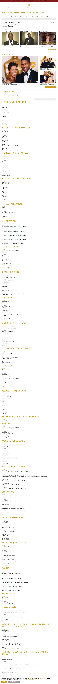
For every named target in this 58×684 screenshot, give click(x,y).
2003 (11, 18)
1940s (11, 16)
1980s (31, 16)
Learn (40, 7)
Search (42, 4)
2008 (36, 18)
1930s (6, 16)
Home (3, 10)
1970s (26, 16)
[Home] (29, 4)
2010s (47, 16)
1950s (16, 16)
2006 (26, 18)
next (55, 16)
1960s (21, 16)
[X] (55, 22)
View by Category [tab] (7, 95)
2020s (52, 16)
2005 (21, 18)
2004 (16, 18)
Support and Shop (29, 7)
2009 (42, 18)
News (51, 7)
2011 (52, 18)
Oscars (6, 10)
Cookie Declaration (31, 679)
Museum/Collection (18, 7)
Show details (23, 681)
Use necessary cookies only (14, 681)
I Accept (4, 681)
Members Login (47, 4)
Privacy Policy (41, 678)
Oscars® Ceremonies (12, 10)
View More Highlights (52, 49)
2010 (47, 18)
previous (3, 16)
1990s (36, 16)
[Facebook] (53, 22)
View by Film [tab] (15, 95)
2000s (41, 16)
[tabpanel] (29, 387)
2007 (31, 18)
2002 (6, 18)
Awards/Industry (7, 7)
